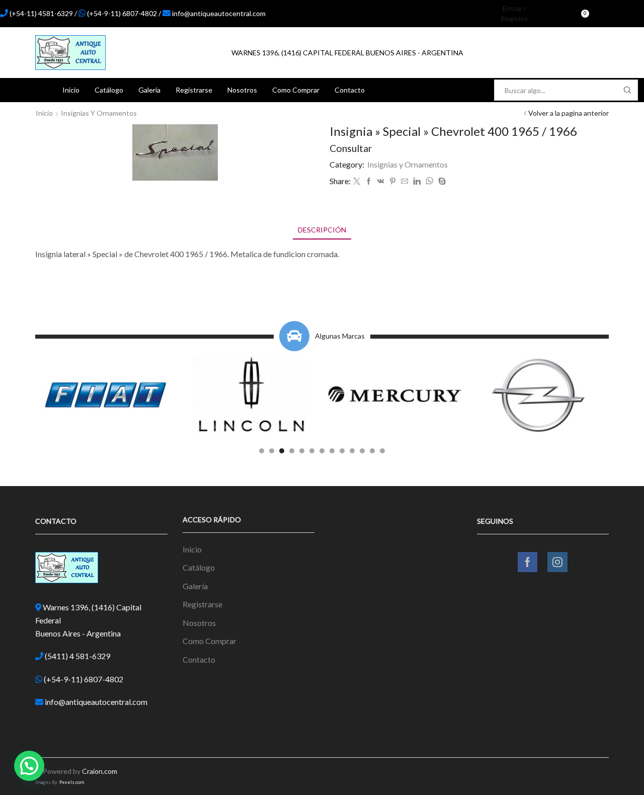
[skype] (441, 181)
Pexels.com (71, 782)
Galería (149, 90)
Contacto (350, 90)
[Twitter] (357, 181)
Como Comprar (295, 90)
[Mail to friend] (404, 181)
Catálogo (109, 90)
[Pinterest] (392, 181)
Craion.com (99, 771)
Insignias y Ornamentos (99, 113)
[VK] (381, 181)
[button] (261, 450)
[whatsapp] (429, 181)
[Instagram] (624, 14)
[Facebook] (607, 14)
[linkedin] (417, 181)
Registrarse (194, 90)
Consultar (351, 148)
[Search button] (627, 90)
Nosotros (242, 90)
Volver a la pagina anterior (568, 113)
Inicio (70, 90)
